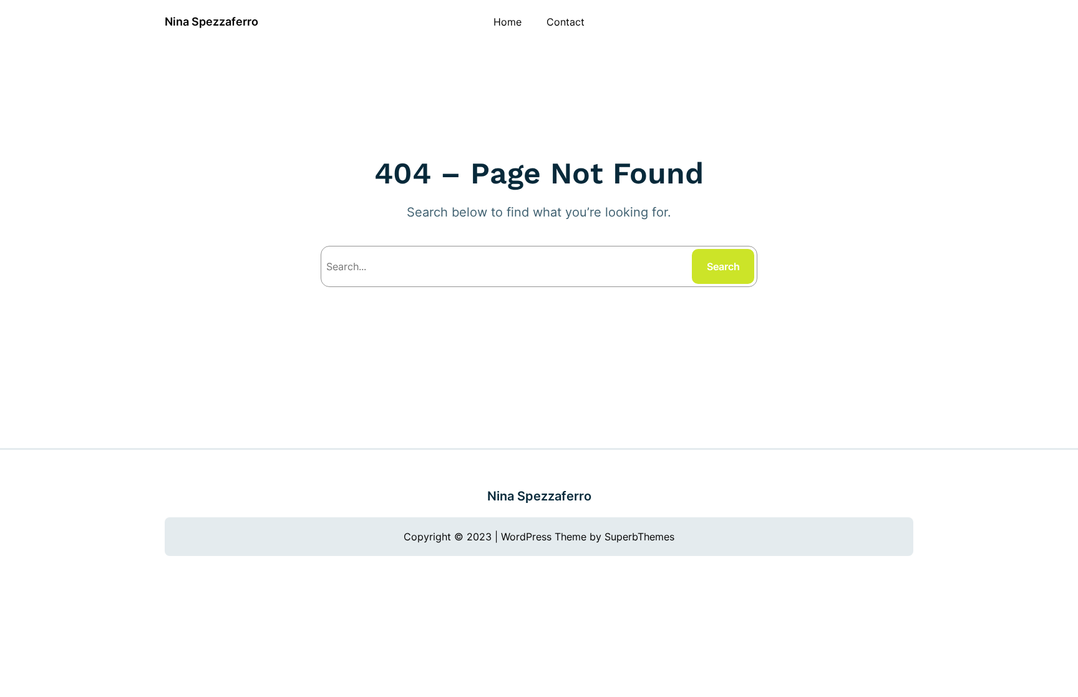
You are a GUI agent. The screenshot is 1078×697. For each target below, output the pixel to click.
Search (723, 266)
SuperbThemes (639, 536)
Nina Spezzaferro (211, 21)
